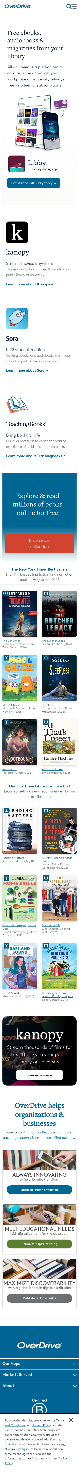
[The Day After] (19, 637)
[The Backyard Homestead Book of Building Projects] (59, 989)
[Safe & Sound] (19, 989)
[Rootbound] (19, 766)
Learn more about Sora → (27, 370)
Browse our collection (39, 543)
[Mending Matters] (19, 854)
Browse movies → (39, 1075)
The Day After (11, 640)
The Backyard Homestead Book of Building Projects (58, 994)
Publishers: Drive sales (39, 1298)
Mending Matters (13, 857)
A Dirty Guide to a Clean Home (57, 859)
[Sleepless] (59, 701)
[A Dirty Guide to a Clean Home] (59, 854)
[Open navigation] (71, 6)
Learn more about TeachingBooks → (35, 455)
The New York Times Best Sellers (40, 569)
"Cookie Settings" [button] (16, 1449)
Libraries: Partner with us (39, 1190)
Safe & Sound (10, 993)
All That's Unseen (52, 769)
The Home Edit (51, 925)
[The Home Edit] (59, 922)
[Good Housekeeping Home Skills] (19, 922)
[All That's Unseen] (59, 766)
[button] (39, 1364)
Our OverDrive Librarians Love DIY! (39, 786)
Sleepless (47, 705)
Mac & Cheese (11, 705)
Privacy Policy (41, 1425)
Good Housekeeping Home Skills (19, 926)
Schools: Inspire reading (40, 1244)
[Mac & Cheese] (19, 701)
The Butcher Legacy (54, 640)
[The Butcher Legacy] (59, 637)
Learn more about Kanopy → (29, 284)
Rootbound (9, 769)
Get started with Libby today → (33, 183)
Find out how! (65, 1137)
